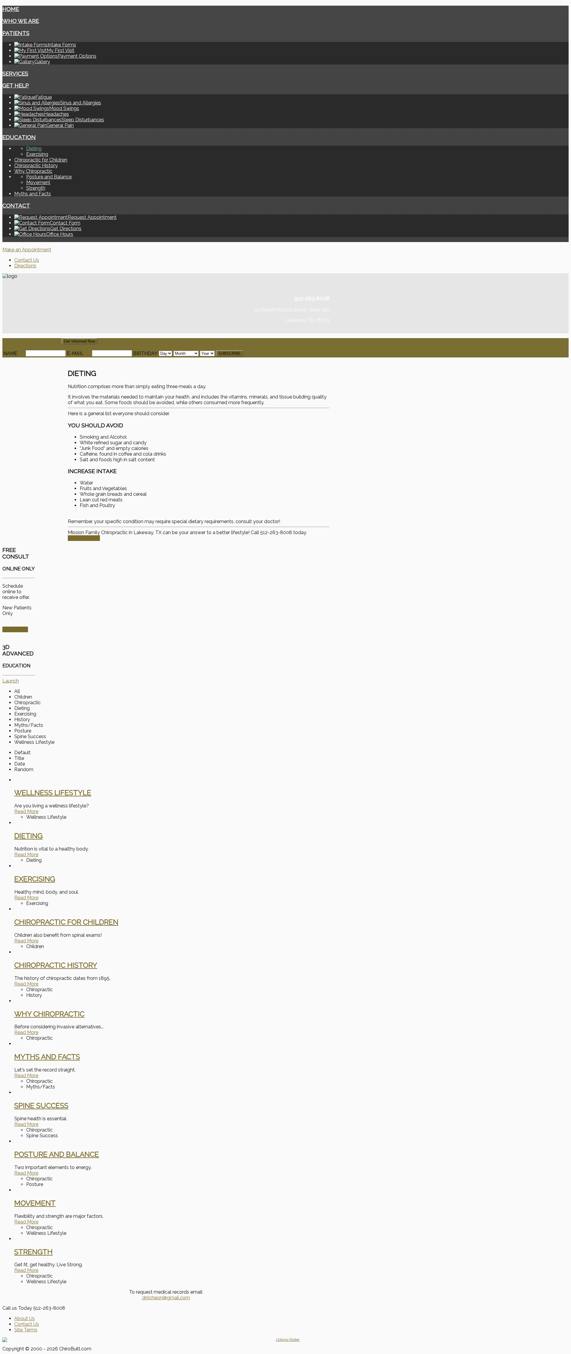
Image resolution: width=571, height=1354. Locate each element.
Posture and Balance (49, 177)
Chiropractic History (36, 165)
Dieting (34, 148)
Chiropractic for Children (40, 160)
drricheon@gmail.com (166, 1297)
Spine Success (41, 1105)
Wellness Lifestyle (52, 792)
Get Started (15, 629)
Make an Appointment (26, 249)
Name (10, 353)
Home (10, 9)
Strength (35, 188)
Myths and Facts (32, 194)
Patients (15, 33)
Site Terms (25, 1330)
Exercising (37, 154)
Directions (25, 266)
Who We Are (20, 21)
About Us (24, 1318)
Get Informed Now (79, 341)
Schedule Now (84, 538)
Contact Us (26, 260)
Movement (38, 182)
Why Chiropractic (33, 171)
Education (19, 137)
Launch (10, 681)
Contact (16, 205)
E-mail (75, 353)
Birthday (145, 353)
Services (15, 73)
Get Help (15, 85)
